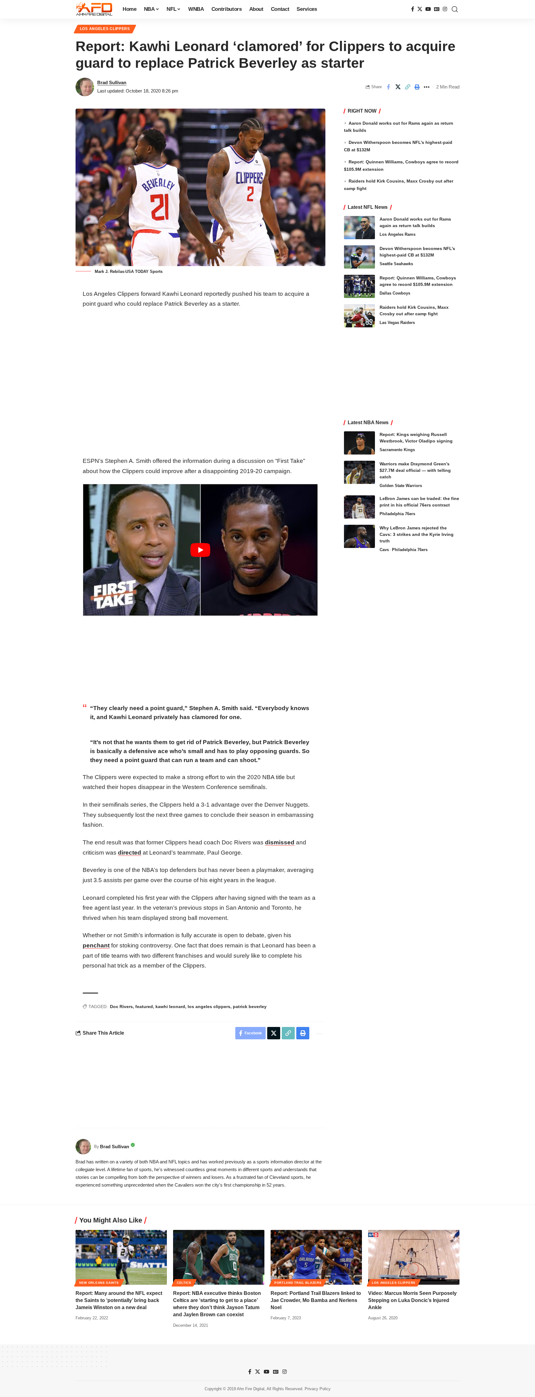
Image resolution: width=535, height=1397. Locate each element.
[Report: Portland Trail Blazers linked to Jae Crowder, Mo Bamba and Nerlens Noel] (316, 1257)
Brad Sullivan (111, 82)
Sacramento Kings (397, 449)
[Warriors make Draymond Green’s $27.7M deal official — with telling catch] (359, 472)
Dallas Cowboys (395, 293)
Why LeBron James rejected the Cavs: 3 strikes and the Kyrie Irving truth (417, 534)
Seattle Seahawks (396, 263)
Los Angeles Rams (397, 234)
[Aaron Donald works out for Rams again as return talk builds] (359, 227)
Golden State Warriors (401, 485)
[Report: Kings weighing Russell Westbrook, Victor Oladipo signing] (359, 443)
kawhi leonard (170, 1006)
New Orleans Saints (99, 1282)
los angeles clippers (209, 1006)
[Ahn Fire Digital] (94, 9)
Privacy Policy (318, 1388)
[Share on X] (398, 87)
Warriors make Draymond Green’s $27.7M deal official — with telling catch (415, 470)
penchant (96, 945)
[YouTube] (428, 9)
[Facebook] (413, 9)
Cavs (384, 549)
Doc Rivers (121, 1006)
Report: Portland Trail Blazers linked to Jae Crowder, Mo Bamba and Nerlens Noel (316, 1300)
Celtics (184, 1282)
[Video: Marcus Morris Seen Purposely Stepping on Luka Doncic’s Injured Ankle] (413, 1257)
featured (144, 1006)
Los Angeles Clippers (105, 29)
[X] (420, 9)
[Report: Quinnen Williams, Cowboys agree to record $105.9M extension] (359, 286)
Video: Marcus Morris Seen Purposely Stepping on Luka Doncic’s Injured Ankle (412, 1300)
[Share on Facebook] (388, 87)
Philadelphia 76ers (397, 513)
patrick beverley (250, 1006)
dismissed (279, 842)
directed (129, 852)
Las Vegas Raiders (397, 322)
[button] (455, 9)
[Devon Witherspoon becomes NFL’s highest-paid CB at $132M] (359, 257)
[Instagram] (445, 9)
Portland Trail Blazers (297, 1282)
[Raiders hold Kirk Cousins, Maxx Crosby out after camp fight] (359, 315)
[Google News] (437, 9)
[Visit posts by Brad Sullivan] (85, 87)
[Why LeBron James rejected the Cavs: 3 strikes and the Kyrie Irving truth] (359, 536)
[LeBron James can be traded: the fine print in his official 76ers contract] (359, 507)
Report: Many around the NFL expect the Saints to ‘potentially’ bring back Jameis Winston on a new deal (119, 1300)
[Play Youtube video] (200, 550)
